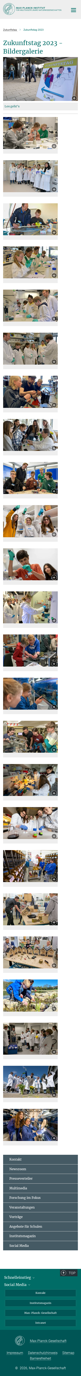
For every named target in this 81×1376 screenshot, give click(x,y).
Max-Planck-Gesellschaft (40, 1312)
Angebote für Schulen (25, 1227)
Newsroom (17, 1169)
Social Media (19, 1246)
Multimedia (18, 1188)
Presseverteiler (21, 1179)
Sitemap (68, 1353)
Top (72, 1273)
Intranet (40, 1322)
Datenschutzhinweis (43, 1353)
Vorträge (16, 1217)
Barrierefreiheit (40, 1358)
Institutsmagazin (22, 1236)
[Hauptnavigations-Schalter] (73, 10)
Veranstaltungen (22, 1207)
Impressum (15, 1353)
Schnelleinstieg (18, 1277)
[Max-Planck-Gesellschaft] (22, 1341)
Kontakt (15, 1159)
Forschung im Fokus (25, 1198)
